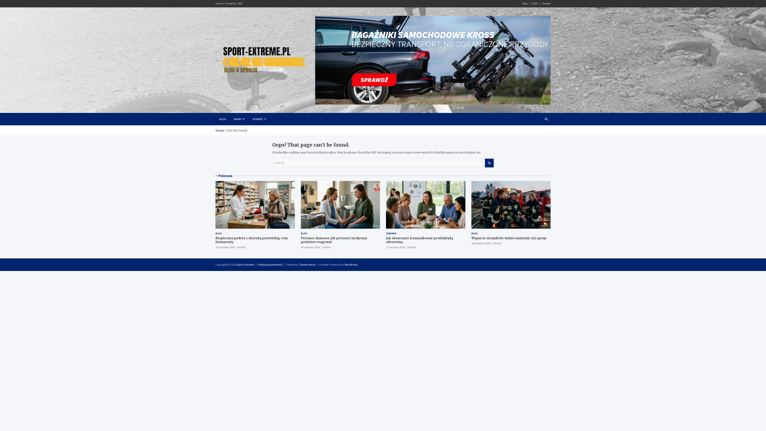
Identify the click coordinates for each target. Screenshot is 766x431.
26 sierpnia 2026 (481, 243)
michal (241, 247)
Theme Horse (307, 264)
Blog (524, 3)
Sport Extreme (245, 264)
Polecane (225, 176)
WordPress (351, 264)
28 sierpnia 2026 (310, 247)
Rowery (546, 3)
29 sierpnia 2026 (225, 247)
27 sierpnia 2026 (395, 247)
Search (489, 163)
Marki (535, 3)
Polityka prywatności (270, 264)
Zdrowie (391, 233)
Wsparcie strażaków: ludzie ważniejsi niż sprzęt (508, 238)
